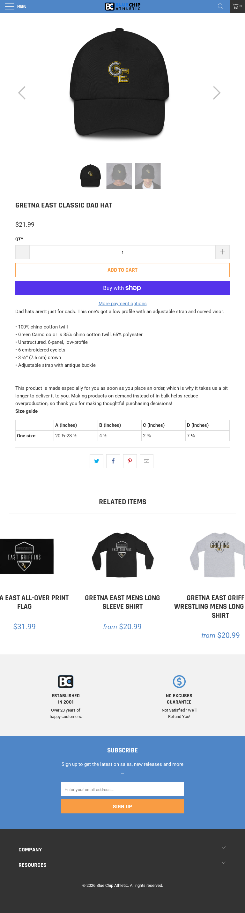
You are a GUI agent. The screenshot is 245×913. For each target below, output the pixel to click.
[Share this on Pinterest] (130, 461)
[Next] (215, 92)
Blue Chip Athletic (112, 885)
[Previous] (23, 92)
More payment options (123, 303)
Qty (19, 239)
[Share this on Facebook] (113, 461)
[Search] (223, 6)
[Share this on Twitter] (96, 461)
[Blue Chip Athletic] (122, 6)
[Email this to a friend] (146, 461)
